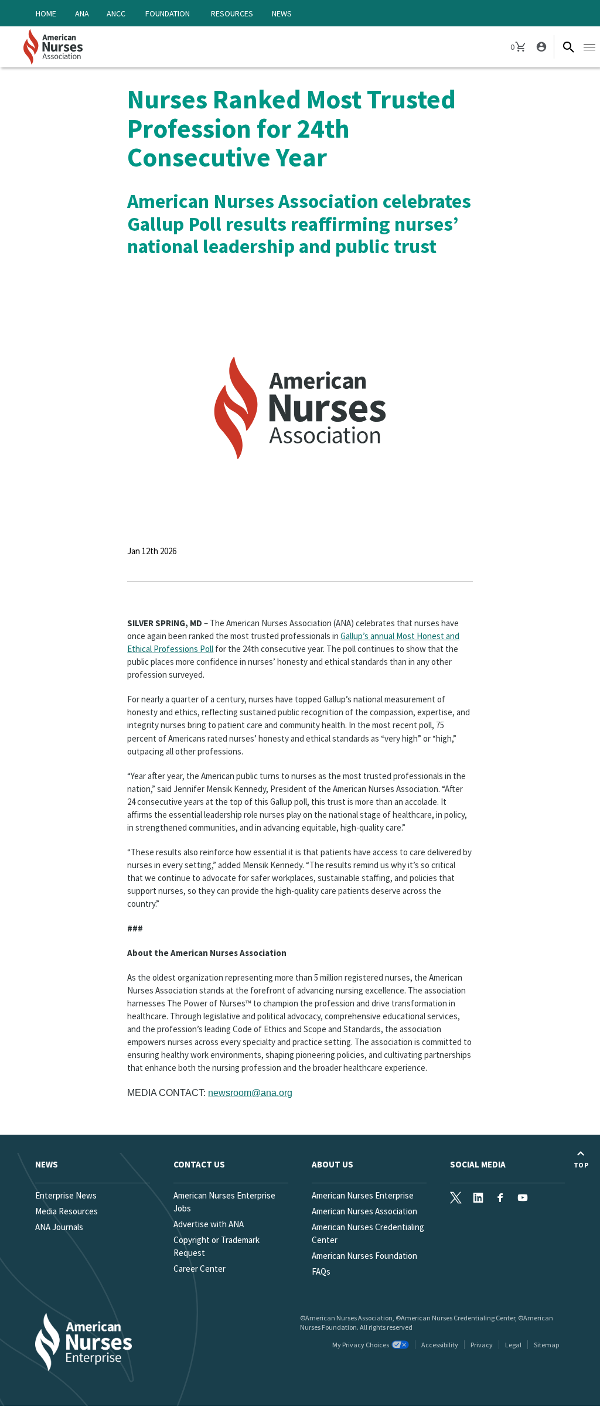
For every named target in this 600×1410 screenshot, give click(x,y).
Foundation (167, 13)
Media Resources (66, 1211)
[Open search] (568, 46)
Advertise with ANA (208, 1224)
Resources (232, 13)
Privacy (482, 1344)
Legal (513, 1344)
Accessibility (439, 1344)
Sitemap (546, 1344)
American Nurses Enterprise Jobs (224, 1202)
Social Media (478, 1164)
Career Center (199, 1268)
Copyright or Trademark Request (216, 1246)
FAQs (321, 1271)
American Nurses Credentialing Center (368, 1233)
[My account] (540, 46)
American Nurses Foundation (364, 1255)
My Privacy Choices (360, 1344)
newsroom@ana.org (250, 1093)
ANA (82, 13)
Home (46, 13)
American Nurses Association (364, 1211)
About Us (332, 1164)
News (282, 13)
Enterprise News (66, 1195)
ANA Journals (59, 1227)
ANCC (116, 13)
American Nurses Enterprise (363, 1195)
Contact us (199, 1164)
